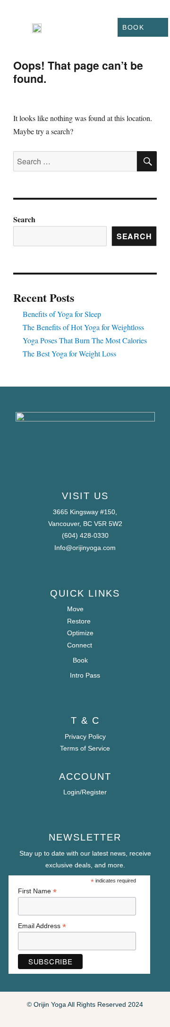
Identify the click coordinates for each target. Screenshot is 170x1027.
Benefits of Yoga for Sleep (62, 314)
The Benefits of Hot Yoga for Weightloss (83, 327)
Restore (79, 621)
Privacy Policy (85, 736)
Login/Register (85, 792)
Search (24, 219)
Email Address (42, 926)
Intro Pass (85, 675)
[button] (93, 27)
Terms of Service (85, 748)
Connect (79, 645)
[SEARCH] (147, 161)
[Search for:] (75, 161)
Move (75, 609)
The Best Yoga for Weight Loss (69, 353)
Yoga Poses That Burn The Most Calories (85, 340)
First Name (37, 891)
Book (133, 27)
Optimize (80, 633)
